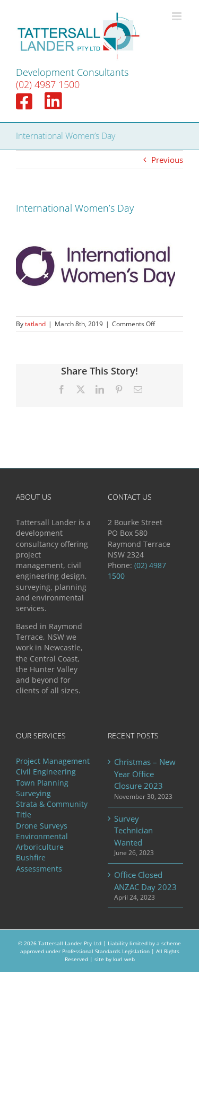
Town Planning (42, 783)
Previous (167, 159)
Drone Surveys (41, 826)
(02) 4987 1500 (48, 84)
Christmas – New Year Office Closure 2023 (145, 773)
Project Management (53, 761)
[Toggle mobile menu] (177, 16)
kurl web (124, 959)
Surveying (33, 793)
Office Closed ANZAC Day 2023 (145, 880)
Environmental (42, 836)
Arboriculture (40, 847)
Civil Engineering (46, 772)
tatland (35, 323)
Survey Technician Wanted (133, 830)
